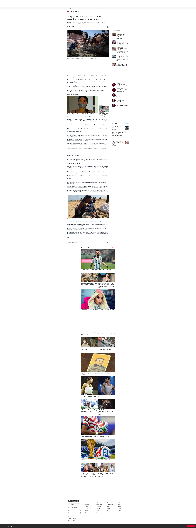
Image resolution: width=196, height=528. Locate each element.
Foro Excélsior (98, 502)
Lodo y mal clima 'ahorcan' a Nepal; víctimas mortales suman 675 (120, 36)
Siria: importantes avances (120, 95)
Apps (119, 504)
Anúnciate (74, 510)
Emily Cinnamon (91, 8)
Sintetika (86, 514)
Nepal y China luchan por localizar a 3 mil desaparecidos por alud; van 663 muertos (122, 50)
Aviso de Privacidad (71, 520)
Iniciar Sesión (74, 504)
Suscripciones (120, 514)
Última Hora (126, 10)
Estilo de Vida (109, 514)
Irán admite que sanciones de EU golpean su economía (122, 43)
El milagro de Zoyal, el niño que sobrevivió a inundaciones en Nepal (122, 66)
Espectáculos (87, 512)
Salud (108, 512)
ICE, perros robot (103, 8)
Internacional (87, 504)
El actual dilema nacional (120, 101)
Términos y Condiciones (72, 518)
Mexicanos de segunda (122, 105)
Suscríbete (74, 512)
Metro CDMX (98, 508)
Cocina (108, 510)
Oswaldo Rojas (72, 26)
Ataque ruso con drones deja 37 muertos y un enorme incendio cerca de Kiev (122, 58)
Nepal (86, 8)
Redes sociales (109, 506)
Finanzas (86, 506)
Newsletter (74, 507)
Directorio (70, 516)
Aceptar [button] (191, 526)
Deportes (86, 510)
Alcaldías (108, 508)
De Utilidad (120, 502)
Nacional (86, 502)
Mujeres (97, 514)
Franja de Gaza (98, 506)
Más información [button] (53, 526)
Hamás (72, 242)
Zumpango (97, 8)
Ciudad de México (88, 508)
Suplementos (109, 500)
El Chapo (97, 510)
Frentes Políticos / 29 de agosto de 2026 (122, 90)
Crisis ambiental (99, 504)
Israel (76, 242)
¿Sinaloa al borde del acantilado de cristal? (121, 85)
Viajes (119, 500)
